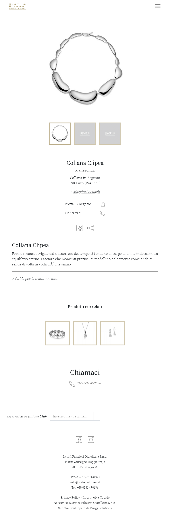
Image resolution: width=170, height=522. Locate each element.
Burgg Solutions (101, 508)
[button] (85, 192)
